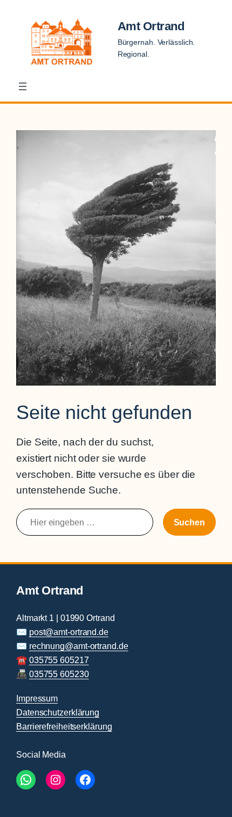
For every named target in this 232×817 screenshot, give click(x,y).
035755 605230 (59, 674)
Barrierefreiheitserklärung (64, 726)
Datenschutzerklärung (57, 712)
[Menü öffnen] (22, 86)
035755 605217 (59, 660)
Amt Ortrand (151, 26)
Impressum (37, 698)
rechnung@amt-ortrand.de (78, 646)
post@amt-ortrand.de (68, 632)
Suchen (189, 522)
